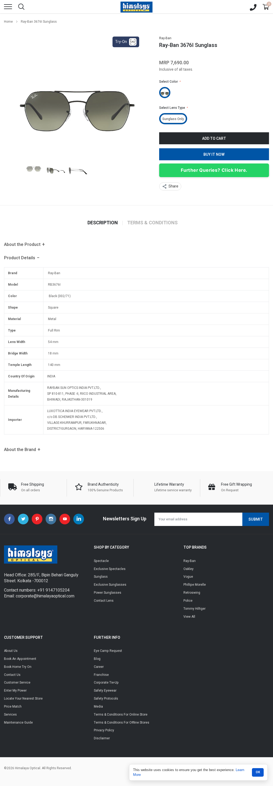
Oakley (188, 568)
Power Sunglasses (107, 592)
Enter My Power (15, 690)
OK (258, 772)
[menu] (8, 7)
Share (173, 186)
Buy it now (213, 154)
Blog (97, 658)
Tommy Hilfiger (194, 608)
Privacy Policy (104, 730)
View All (189, 616)
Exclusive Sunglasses (110, 584)
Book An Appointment (20, 658)
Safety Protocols (106, 698)
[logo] (136, 6)
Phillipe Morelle (194, 584)
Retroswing (191, 592)
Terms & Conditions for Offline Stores (121, 722)
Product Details (19, 258)
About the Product (22, 244)
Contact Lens (104, 600)
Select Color (169, 81)
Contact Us (12, 674)
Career (99, 666)
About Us (11, 650)
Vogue (188, 576)
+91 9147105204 (53, 590)
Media (98, 706)
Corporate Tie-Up (106, 682)
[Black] (164, 92)
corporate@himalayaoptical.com (45, 596)
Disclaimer (102, 738)
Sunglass (101, 576)
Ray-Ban (165, 38)
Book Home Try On (17, 666)
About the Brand (20, 449)
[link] (33, 167)
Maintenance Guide (18, 722)
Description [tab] (102, 223)
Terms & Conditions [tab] (152, 223)
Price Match (13, 706)
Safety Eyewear (105, 690)
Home (8, 21)
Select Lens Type (173, 107)
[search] (21, 6)
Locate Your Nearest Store (23, 698)
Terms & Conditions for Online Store (120, 714)
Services (10, 714)
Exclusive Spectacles (110, 568)
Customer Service (17, 682)
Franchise (101, 674)
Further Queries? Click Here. (214, 170)
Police (187, 600)
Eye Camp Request (108, 650)
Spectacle (101, 560)
